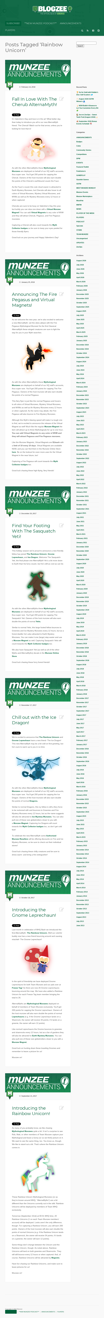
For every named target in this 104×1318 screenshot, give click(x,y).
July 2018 (80, 669)
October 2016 (81, 757)
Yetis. (38, 621)
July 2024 (80, 366)
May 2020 (80, 576)
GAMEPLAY (80, 175)
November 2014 (82, 854)
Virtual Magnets (38, 212)
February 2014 (82, 892)
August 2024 (81, 362)
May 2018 (80, 677)
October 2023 (81, 404)
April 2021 (80, 530)
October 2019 (81, 606)
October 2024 (81, 353)
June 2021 (80, 522)
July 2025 (80, 315)
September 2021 (82, 509)
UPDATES (80, 243)
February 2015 (82, 841)
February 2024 (82, 387)
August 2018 (81, 665)
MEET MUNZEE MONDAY (86, 188)
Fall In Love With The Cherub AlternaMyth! (34, 101)
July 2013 (80, 921)
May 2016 (80, 778)
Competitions (81, 154)
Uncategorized (82, 238)
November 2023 (82, 399)
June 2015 (80, 824)
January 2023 (81, 442)
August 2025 (81, 311)
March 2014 (80, 888)
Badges (79, 142)
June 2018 (80, 673)
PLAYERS (10, 30)
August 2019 (81, 614)
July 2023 (80, 416)
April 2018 (80, 681)
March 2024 (80, 383)
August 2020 (81, 564)
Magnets (55, 1258)
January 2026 (81, 290)
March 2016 (80, 787)
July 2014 (80, 871)
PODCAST (80, 222)
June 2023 (80, 421)
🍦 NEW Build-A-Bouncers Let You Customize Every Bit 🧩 (87, 108)
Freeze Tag (17, 988)
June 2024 (80, 370)
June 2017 (80, 723)
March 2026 (80, 282)
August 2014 (81, 867)
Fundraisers (81, 171)
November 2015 (82, 803)
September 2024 (82, 357)
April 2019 (80, 631)
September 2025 (82, 307)
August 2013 (81, 917)
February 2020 (82, 589)
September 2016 (82, 761)
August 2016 (81, 766)
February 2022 (82, 488)
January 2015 (81, 846)
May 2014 (80, 879)
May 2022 (80, 475)
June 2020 (80, 572)
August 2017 (81, 715)
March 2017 (80, 736)
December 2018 (82, 648)
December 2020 (82, 547)
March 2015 (80, 837)
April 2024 (80, 378)
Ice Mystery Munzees (41, 817)
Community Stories (83, 150)
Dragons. (34, 801)
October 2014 (81, 858)
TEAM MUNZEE (82, 234)
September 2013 (82, 913)
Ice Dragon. (33, 557)
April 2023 (80, 429)
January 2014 (81, 896)
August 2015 (81, 816)
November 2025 (82, 298)
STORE (79, 230)
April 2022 (80, 479)
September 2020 (82, 559)
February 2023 (82, 437)
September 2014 (82, 862)
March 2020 (80, 585)
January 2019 (81, 644)
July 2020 (80, 568)
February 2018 (82, 690)
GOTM (78, 184)
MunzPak (79, 201)
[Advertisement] (90, 66)
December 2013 (82, 900)
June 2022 (80, 471)
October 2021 (81, 505)
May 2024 (80, 374)
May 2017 (80, 728)
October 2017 (81, 707)
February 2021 (82, 538)
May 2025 (80, 324)
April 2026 (80, 277)
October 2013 (81, 909)
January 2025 (81, 341)
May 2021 (80, 526)
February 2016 (82, 791)
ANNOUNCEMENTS (70, 23)
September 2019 (82, 610)
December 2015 (82, 799)
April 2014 (80, 883)
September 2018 (82, 660)
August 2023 (81, 412)
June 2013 (80, 925)
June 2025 (80, 320)
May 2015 (80, 829)
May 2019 (80, 627)
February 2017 (82, 740)
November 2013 (82, 904)
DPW (78, 159)
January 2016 (81, 795)
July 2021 (80, 517)
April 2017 (80, 732)
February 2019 (82, 639)
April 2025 (80, 328)
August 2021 (81, 513)
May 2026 (80, 273)
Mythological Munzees (37, 1004)
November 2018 (82, 652)
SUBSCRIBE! (13, 23)
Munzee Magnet (51, 426)
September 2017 (82, 711)
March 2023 (80, 433)
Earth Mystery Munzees (43, 1036)
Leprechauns (18, 1017)
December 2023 (82, 395)
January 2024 (81, 391)
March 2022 (80, 484)
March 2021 (80, 534)
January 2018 (81, 694)
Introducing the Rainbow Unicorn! (31, 1110)
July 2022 (80, 467)
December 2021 (82, 496)
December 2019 (82, 597)
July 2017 (80, 719)
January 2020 (81, 593)
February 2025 (82, 336)
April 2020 (80, 580)
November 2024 (82, 349)
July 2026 (80, 265)
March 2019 (80, 635)
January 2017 (81, 745)
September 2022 (82, 458)
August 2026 (81, 261)
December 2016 (82, 749)
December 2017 (82, 698)
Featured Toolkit (82, 167)
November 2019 (82, 601)
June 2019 (80, 623)
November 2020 (82, 551)
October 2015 (81, 808)
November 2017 (82, 702)
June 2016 (80, 774)
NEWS (78, 209)
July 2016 (80, 770)
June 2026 (80, 269)
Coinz (78, 146)
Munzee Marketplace (84, 196)
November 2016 (82, 753)
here (14, 452)
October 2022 (81, 454)
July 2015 (80, 820)
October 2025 (81, 303)
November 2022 (82, 450)
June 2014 (80, 875)
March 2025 (80, 332)
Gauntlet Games (82, 180)
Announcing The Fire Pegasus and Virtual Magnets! (34, 300)
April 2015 (80, 833)
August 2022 (81, 463)
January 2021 (81, 543)
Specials (79, 226)
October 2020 (81, 555)
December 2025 (82, 294)
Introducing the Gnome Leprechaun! (34, 912)
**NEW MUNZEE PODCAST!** (41, 23)
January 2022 (81, 492)
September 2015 (82, 812)
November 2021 (82, 500)
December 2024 (82, 345)
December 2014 (82, 850)
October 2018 (81, 656)
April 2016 (80, 782)
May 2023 (80, 425)
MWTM (79, 205)
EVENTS (79, 163)
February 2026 (82, 286)
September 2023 (82, 408)
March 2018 (80, 686)
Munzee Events (82, 192)
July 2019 (80, 618)
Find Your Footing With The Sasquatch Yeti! (34, 531)
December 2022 (82, 446)
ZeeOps (79, 247)
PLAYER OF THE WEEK (85, 213)
